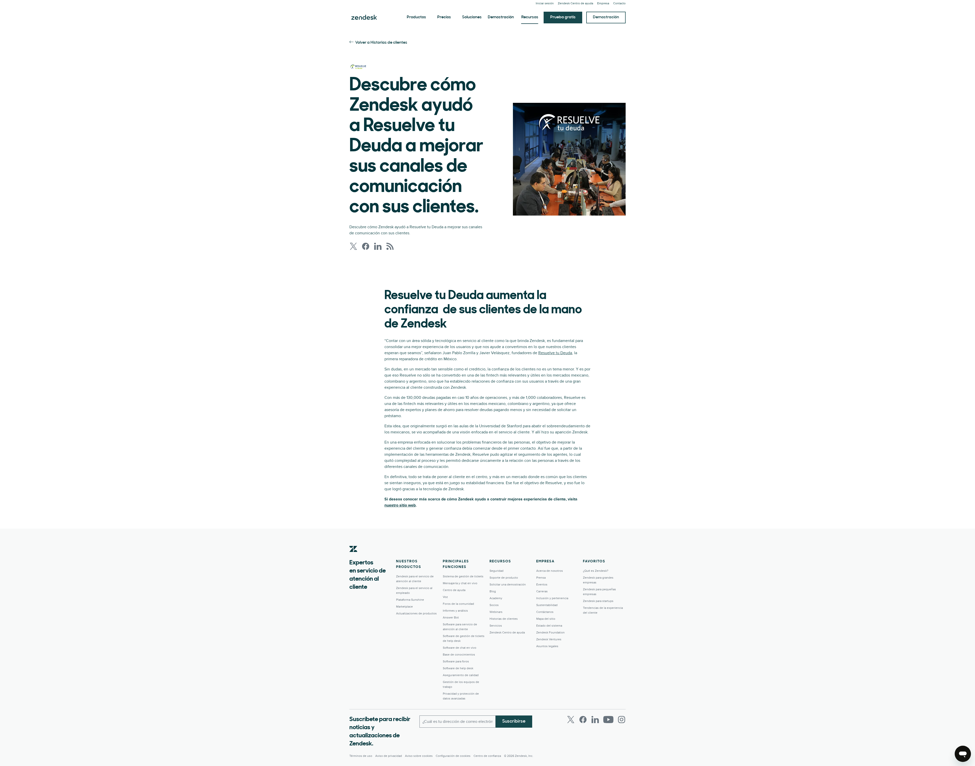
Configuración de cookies (453, 756)
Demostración (501, 17)
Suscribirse (514, 721)
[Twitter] (571, 719)
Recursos (529, 17)
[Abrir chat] (963, 754)
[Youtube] (608, 719)
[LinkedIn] (595, 719)
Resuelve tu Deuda (555, 352)
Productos (416, 17)
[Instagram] (622, 719)
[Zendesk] (353, 556)
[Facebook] (583, 719)
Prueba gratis (563, 17)
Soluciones (472, 17)
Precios (444, 17)
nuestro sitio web (400, 505)
